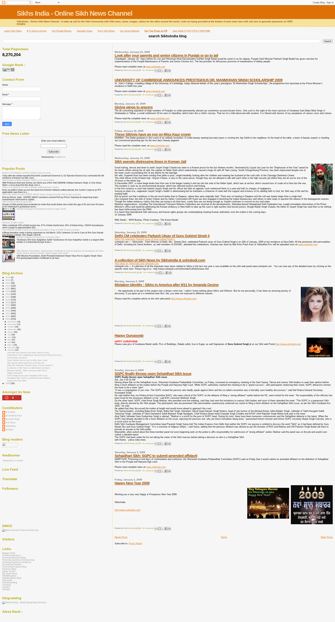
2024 (8, 277)
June (10, 337)
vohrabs (9, 429)
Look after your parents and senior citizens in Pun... (29, 353)
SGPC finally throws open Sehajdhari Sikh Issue (153, 374)
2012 (8, 311)
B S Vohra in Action (37, 31)
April (10, 342)
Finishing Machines (11, 555)
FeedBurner (59, 157)
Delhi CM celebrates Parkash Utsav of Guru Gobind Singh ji (162, 236)
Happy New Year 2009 (132, 483)
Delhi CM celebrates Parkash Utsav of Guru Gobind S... (30, 365)
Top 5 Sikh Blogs (106, 31)
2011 (8, 313)
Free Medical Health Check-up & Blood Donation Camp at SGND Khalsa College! (40, 230)
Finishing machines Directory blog (18, 560)
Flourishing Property (11, 564)
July (10, 335)
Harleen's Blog (9, 569)
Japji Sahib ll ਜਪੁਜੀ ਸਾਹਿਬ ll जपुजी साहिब (191, 31)
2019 (8, 291)
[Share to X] (163, 70)
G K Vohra (10, 422)
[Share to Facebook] (166, 70)
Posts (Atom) (135, 543)
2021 (8, 286)
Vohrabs (6, 589)
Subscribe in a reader (13, 460)
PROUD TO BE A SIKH (13, 223)
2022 (8, 283)
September (12, 329)
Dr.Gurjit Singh (13, 419)
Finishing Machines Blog (14, 557)
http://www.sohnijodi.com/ (184, 298)
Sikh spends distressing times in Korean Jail (150, 161)
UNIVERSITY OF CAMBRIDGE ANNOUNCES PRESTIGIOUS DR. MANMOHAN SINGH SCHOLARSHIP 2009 (198, 80)
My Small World (9, 573)
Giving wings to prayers (134, 107)
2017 (8, 297)
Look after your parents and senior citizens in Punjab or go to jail (166, 55)
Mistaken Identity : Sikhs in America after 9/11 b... (27, 370)
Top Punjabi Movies (62, 31)
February (12, 347)
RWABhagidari (9, 576)
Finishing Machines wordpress (16, 562)
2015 (8, 302)
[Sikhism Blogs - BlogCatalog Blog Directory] (24, 602)
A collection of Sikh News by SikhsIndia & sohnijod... (29, 368)
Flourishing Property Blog (14, 567)
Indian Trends (8, 571)
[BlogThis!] (159, 70)
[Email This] (156, 70)
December (12, 322)
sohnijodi (6, 585)
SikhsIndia (11, 426)
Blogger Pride (8, 553)
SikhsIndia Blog (9, 582)
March (10, 345)
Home (224, 537)
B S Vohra (10, 412)
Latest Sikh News (13, 31)
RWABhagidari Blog (11, 578)
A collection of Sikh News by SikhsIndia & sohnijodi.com (160, 260)
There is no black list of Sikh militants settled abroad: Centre (30, 187)
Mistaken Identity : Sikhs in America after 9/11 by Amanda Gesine (167, 285)
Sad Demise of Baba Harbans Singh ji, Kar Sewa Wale (28, 180)
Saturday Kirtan (84, 31)
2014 (8, 305)
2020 (8, 288)
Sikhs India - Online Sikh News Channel (74, 13)
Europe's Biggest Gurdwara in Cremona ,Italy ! (38, 237)
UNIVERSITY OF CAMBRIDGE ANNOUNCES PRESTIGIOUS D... (35, 355)
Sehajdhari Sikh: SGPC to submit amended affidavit (156, 456)
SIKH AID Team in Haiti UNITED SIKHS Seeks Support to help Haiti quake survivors (41, 194)
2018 (8, 294)
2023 (8, 280)
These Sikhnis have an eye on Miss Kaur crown (153, 134)
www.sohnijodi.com (155, 66)
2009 (8, 319)
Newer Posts (121, 537)
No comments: (149, 70)
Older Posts (327, 537)
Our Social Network (129, 31)
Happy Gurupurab (129, 335)
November (12, 324)
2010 (8, 316)
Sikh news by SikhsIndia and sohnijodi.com (137, 263)
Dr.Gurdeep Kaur (14, 415)
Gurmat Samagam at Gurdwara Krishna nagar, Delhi (41, 209)
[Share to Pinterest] (169, 70)
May (10, 340)
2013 (8, 308)
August (11, 332)
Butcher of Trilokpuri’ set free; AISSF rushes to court (26, 173)
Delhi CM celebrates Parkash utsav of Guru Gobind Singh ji (145, 239)
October (11, 327)
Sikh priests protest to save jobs (17, 202)
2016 (8, 300)
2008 (8, 383)
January (11, 350)
